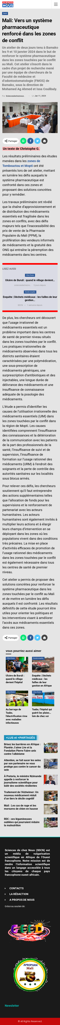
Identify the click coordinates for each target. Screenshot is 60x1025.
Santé (5, 13)
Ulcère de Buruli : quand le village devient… (30, 280)
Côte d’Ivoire (30, 275)
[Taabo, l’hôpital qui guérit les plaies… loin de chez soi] (43, 698)
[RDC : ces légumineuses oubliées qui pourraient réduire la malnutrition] (51, 822)
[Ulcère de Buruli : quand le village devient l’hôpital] (17, 664)
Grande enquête (30, 292)
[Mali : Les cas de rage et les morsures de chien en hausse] (51, 809)
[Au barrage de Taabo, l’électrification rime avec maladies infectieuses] (17, 698)
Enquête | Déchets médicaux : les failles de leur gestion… (30, 298)
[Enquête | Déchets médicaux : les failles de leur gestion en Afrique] (43, 664)
